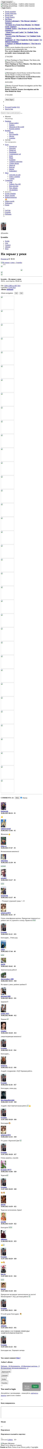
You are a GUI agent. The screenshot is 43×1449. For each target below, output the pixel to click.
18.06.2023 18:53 (7, 981)
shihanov (4, 1239)
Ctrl (16, 293)
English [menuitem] (13, 107)
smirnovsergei (6, 829)
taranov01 (4, 896)
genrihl (3, 1222)
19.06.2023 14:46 (7, 1171)
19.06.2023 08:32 (7, 998)
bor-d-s (3, 1274)
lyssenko (4, 932)
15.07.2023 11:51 (7, 1276)
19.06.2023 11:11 (6, 1050)
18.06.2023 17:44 (7, 951)
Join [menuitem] (11, 109)
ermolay (4, 1031)
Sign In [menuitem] (7, 109)
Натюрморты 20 (17, 1366)
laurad (3, 1289)
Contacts (19, 1445)
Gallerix (10, 1440)
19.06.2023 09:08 (7, 1015)
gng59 (3, 964)
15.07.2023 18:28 (7, 1119)
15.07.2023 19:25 (7, 1328)
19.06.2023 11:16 (7, 1085)
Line (6, 243)
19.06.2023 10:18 (7, 1033)
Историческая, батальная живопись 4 (14, 1368)
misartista (4, 861)
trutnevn (4, 1065)
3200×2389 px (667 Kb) (12, 286)
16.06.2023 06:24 (7, 813)
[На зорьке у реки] (11, 262)
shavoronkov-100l (7, 979)
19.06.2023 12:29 (7, 1102)
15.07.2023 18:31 (7, 1310)
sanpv (3, 949)
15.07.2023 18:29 (7, 1189)
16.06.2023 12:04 (7, 830)
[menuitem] (18, 107)
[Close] (21, 113)
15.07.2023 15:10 (7, 1291)
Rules (10, 1447)
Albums (7, 247)
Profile (7, 241)
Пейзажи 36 (6, 1366)
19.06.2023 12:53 (7, 1137)
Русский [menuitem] (8, 107)
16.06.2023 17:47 (7, 848)
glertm (3, 1204)
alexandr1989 (5, 996)
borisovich (4, 811)
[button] (10, 11)
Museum (9, 117)
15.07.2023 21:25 (7, 1347)
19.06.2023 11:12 (7, 934)
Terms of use (16, 1447)
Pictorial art (4, 259)
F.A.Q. (6, 1445)
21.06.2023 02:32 (7, 1241)
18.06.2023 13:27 (7, 880)
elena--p (3, 846)
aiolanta (3, 1326)
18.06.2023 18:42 (7, 966)
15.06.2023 (12, 287)
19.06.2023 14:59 (7, 1206)
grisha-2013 (5, 1013)
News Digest (9, 99)
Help (2, 1445)
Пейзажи (10, 289)
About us (12, 1445)
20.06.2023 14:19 (7, 1224)
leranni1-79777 (6, 1170)
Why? (18, 1358)
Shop (6, 249)
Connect (8, 245)
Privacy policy (26, 1447)
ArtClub (10, 141)
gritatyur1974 (6, 913)
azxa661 (4, 878)
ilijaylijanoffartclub (7, 1100)
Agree (35, 1386)
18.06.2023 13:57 (7, 897)
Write (17, 798)
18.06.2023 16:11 (7, 915)
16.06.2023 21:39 (7, 862)
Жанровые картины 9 (31, 1366)
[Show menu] (14, 2)
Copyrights (34, 1447)
